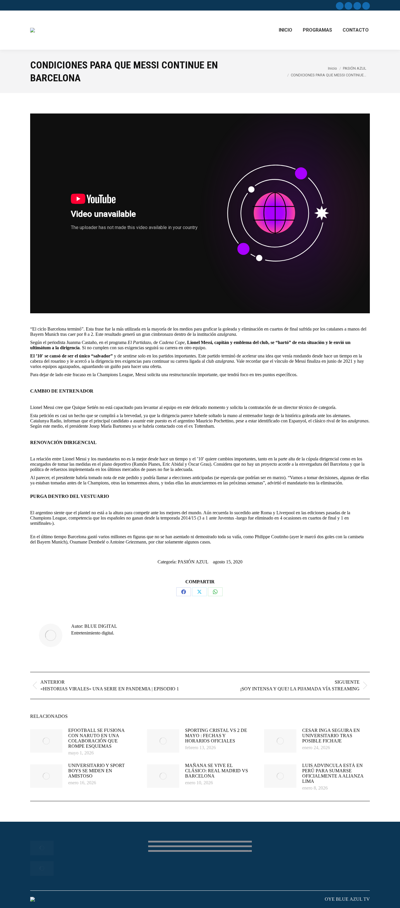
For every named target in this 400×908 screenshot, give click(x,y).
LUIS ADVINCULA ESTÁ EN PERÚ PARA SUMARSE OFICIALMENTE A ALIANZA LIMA (332, 773)
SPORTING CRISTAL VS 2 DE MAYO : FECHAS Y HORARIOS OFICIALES (216, 735)
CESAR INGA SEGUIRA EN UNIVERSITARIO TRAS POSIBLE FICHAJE (331, 735)
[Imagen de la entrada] (46, 741)
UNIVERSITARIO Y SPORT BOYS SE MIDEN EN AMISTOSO (96, 770)
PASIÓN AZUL (193, 561)
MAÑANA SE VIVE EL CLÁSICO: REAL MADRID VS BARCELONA (216, 770)
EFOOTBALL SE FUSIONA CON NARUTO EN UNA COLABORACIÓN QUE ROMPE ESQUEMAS (96, 738)
